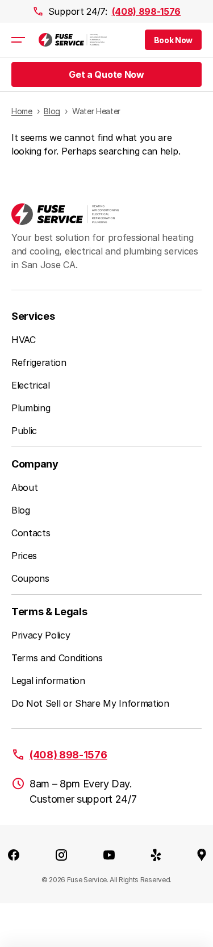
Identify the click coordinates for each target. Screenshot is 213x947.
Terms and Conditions (57, 658)
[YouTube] (109, 854)
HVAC (23, 339)
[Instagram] (61, 854)
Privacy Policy (40, 635)
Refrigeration (38, 362)
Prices (24, 555)
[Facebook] (13, 854)
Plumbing (30, 408)
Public (24, 430)
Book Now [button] (173, 40)
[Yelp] (156, 854)
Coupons (30, 578)
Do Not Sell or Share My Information (90, 703)
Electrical (30, 385)
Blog (20, 510)
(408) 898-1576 (146, 11)
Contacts (30, 533)
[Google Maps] (201, 854)
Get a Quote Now (106, 74)
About (24, 487)
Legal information (48, 680)
